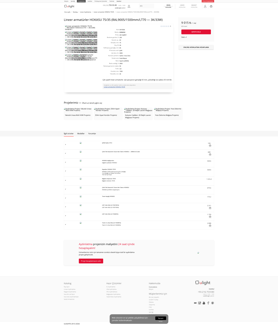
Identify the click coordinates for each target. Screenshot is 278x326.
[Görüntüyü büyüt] (81, 27)
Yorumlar (92, 133)
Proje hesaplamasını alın (91, 261)
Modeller (81, 133)
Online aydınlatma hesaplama (196, 47)
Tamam (160, 318)
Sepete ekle (196, 32)
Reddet (161, 321)
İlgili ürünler (69, 133)
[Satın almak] (210, 145)
